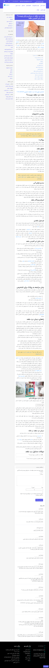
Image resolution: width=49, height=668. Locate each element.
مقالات (38, 10)
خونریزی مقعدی (38, 298)
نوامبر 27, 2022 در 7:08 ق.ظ (39, 538)
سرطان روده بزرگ (21, 376)
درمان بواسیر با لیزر (28, 352)
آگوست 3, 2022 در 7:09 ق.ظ (39, 588)
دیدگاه (41, 474)
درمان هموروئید (35, 136)
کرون (23, 261)
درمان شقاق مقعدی (22, 177)
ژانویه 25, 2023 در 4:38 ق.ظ (39, 529)
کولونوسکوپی (41, 314)
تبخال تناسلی (26, 281)
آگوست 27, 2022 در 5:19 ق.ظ (38, 565)
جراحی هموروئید (38, 354)
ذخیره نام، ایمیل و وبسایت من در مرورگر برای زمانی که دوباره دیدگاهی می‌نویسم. (31, 494)
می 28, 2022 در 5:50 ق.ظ (39, 619)
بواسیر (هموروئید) (35, 5)
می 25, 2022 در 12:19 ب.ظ (39, 633)
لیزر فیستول (10, 25)
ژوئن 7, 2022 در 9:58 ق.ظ (39, 610)
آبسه (38, 227)
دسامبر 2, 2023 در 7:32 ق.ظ (39, 520)
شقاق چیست (39, 177)
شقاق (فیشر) (28, 5)
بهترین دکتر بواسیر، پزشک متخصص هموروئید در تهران (9, 86)
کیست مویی (18, 5)
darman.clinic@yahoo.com (26, 1)
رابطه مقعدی (33, 264)
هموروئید (42, 47)
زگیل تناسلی (43, 10)
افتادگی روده (33, 270)
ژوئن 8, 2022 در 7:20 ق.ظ (39, 597)
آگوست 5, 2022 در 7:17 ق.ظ (39, 575)
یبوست (20, 439)
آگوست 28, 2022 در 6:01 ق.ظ (38, 556)
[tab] (30, 454)
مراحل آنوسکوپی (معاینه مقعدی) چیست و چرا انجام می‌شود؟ (8, 51)
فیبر (31, 439)
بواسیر (18, 45)
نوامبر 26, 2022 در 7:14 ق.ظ (39, 546)
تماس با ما (46, 666)
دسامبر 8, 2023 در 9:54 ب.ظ (39, 510)
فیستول (23, 5)
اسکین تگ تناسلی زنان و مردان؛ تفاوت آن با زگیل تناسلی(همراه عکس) (8, 39)
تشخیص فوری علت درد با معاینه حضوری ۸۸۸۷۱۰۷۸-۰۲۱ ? (30, 92)
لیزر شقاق (10, 23)
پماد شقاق (18, 358)
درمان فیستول (18, 237)
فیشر (39, 151)
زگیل (11, 70)
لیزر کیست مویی (9, 21)
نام (42, 487)
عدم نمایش (35, 55)
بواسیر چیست (22, 134)
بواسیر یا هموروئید (9, 68)
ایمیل (33, 487)
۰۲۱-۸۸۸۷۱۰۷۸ (15, 1)
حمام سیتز (40, 436)
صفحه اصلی (42, 5)
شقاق (39, 47)
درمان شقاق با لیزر (38, 371)
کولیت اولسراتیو (31, 261)
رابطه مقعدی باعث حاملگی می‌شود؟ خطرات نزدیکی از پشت (9, 97)
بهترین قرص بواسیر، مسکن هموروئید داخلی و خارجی (9, 45)
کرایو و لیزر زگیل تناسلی (8, 27)
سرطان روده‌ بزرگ (38, 248)
